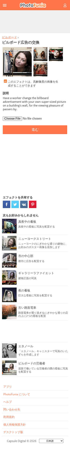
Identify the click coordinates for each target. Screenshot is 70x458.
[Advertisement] (35, 21)
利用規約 (9, 417)
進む (35, 129)
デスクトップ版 (13, 432)
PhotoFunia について (16, 394)
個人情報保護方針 (14, 424)
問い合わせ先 (11, 409)
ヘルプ (7, 402)
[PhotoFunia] (34, 5)
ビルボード (9, 37)
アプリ (7, 386)
